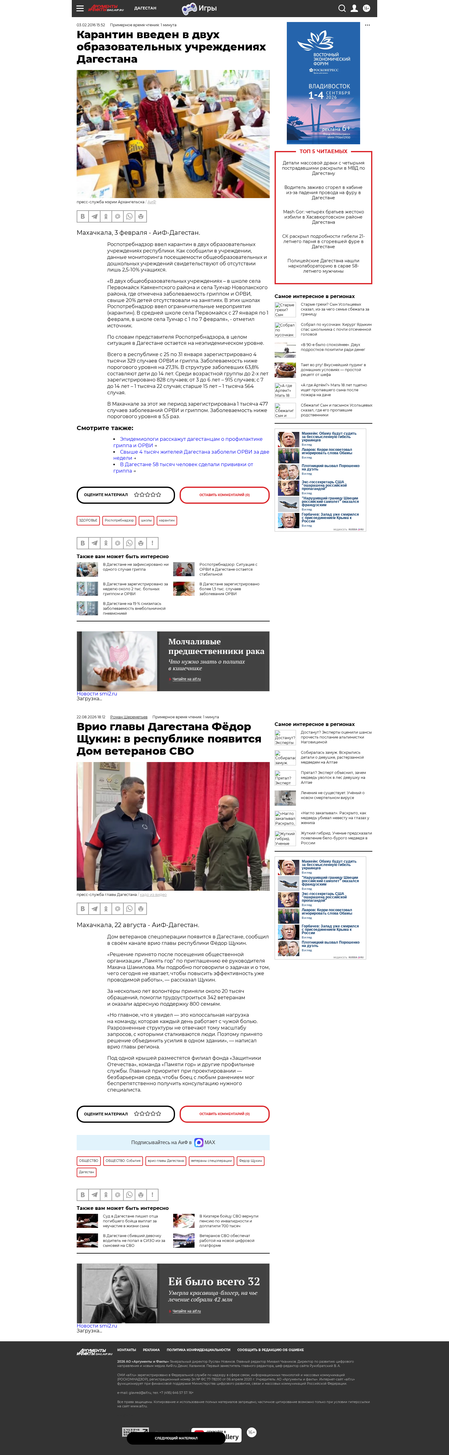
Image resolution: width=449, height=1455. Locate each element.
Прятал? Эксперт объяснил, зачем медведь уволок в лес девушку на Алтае (333, 777)
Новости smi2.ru (97, 694)
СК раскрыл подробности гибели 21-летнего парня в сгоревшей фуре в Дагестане (323, 241)
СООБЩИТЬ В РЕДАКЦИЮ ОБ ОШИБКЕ (270, 1350)
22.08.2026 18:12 (91, 717)
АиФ (152, 202)
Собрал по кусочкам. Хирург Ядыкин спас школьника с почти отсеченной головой (336, 329)
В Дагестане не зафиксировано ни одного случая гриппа (136, 567)
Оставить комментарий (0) (224, 495)
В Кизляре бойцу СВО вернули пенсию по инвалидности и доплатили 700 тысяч (228, 1221)
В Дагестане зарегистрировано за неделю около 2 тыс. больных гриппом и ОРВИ (135, 589)
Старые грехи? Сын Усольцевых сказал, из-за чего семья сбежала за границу (335, 309)
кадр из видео (153, 894)
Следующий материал (176, 1438)
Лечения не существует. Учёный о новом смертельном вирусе (333, 795)
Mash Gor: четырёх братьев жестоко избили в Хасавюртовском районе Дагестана (323, 217)
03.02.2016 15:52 (91, 25)
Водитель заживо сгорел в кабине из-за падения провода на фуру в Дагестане (323, 193)
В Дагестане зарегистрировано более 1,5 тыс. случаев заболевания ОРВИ (229, 589)
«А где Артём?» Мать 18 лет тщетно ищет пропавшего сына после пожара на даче (334, 390)
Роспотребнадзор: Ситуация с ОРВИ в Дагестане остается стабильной (228, 569)
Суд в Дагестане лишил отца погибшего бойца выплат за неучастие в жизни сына (130, 1221)
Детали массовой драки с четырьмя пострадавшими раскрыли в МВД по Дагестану (323, 168)
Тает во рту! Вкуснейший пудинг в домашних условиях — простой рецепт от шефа (333, 370)
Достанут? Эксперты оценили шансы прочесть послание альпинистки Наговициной (336, 737)
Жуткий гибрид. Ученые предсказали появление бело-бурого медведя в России (336, 838)
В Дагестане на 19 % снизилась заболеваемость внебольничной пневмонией (134, 608)
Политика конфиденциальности (198, 1350)
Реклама (151, 1350)
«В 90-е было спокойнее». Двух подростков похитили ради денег (333, 347)
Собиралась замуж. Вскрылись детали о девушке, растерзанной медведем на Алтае (332, 757)
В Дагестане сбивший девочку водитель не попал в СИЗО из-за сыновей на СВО (134, 1240)
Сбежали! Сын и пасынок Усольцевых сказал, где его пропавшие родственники (336, 410)
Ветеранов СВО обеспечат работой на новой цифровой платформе (226, 1240)
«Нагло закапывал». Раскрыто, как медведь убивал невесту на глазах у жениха (335, 818)
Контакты (126, 1350)
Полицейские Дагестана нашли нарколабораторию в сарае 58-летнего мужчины (323, 266)
